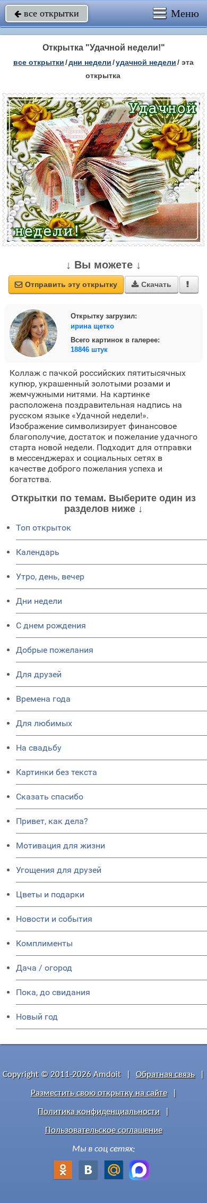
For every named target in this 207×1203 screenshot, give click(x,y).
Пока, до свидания (53, 992)
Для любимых (44, 723)
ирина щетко (92, 326)
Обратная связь (165, 1074)
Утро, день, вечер (50, 576)
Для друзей (39, 674)
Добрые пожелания (54, 650)
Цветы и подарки (50, 894)
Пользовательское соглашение (103, 1130)
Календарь (37, 552)
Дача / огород (44, 968)
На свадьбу (39, 748)
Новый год (37, 1017)
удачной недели (146, 62)
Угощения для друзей (58, 870)
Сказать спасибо (49, 797)
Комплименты (44, 943)
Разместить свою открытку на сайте (99, 1093)
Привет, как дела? (52, 821)
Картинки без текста (56, 772)
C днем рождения (51, 625)
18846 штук (89, 350)
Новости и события (54, 919)
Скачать (151, 284)
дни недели (89, 62)
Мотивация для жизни (60, 845)
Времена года (43, 699)
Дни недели (39, 601)
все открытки (46, 13)
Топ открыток (43, 528)
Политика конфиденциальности (99, 1111)
